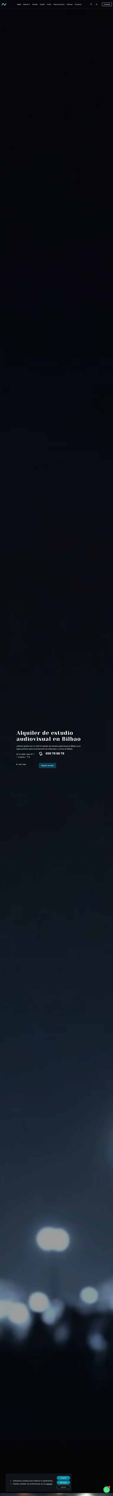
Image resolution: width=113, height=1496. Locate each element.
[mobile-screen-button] (40, 753)
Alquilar (35, 4)
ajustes (49, 1484)
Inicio (19, 4)
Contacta (107, 4)
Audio (49, 4)
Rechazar (63, 1482)
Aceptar (63, 1478)
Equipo (42, 4)
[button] (106, 1489)
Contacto (78, 4)
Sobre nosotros (59, 4)
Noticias (70, 4)
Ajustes (63, 1487)
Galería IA (26, 4)
